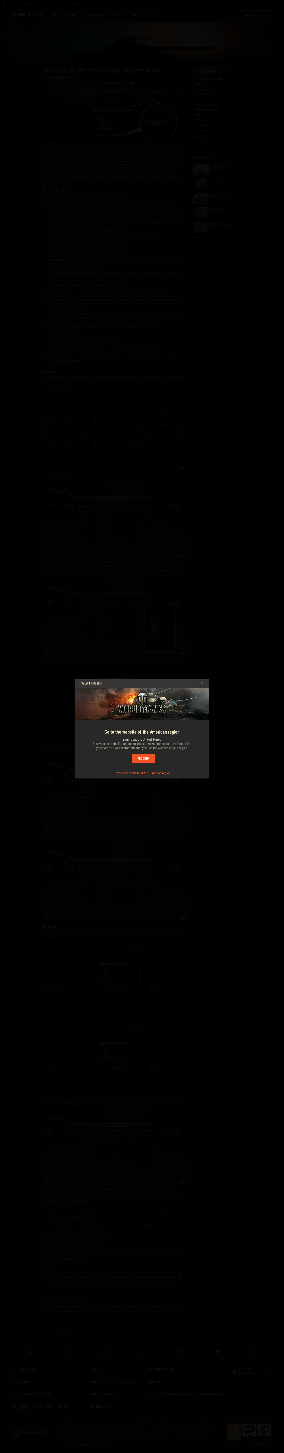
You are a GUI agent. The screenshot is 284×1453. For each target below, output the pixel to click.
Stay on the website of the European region (142, 773)
